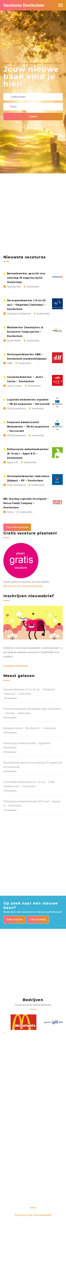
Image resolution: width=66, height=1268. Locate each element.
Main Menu (60, 5)
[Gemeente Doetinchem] (50, 1022)
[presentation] (3, 1032)
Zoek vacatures (14, 919)
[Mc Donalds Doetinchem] (16, 1022)
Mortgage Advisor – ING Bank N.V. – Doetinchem (29, 728)
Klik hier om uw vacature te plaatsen (23, 586)
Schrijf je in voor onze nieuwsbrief (33, 1215)
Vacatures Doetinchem (23, 5)
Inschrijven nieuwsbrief (15, 665)
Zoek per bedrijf (37, 919)
